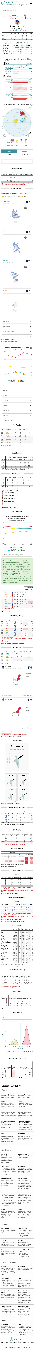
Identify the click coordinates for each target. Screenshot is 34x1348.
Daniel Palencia (17, 26)
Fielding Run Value (23, 1291)
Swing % (2, 959)
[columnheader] (3, 173)
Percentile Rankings (17, 848)
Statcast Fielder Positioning (17, 970)
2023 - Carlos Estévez (9, 504)
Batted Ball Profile (17, 453)
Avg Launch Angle (5, 945)
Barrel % (3, 944)
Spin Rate (20, 1241)
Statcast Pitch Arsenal (17, 188)
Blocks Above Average (24, 1306)
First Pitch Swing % (5, 958)
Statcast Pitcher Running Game (17, 1058)
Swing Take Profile (7, 53)
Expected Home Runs (17, 870)
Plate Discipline (17, 830)
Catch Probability (6, 1306)
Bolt (20, 1324)
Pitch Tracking (17, 425)
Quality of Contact (17, 473)
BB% (2, 962)
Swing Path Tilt (5, 1194)
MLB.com (31, 1342)
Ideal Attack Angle (6, 1178)
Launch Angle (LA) (23, 1094)
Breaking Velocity (4, 948)
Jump (19, 1278)
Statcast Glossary (11, 1085)
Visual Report (6, 48)
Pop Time (3, 1266)
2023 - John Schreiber (9, 498)
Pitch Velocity (5, 1228)
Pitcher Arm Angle (17, 740)
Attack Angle (21, 1166)
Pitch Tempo (17, 992)
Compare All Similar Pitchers (9, 507)
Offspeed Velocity (4, 949)
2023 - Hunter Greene (9, 495)
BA (1, 931)
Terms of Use (4, 1342)
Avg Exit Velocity (4, 941)
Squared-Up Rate (22, 1194)
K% (1, 961)
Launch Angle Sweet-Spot (8, 1112)
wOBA (2, 936)
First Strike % (3, 956)
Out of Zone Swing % (5, 953)
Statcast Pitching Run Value (17, 807)
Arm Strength (21, 1266)
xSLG (2, 935)
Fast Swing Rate (22, 1154)
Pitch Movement (17, 512)
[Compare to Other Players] (28, 58)
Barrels (3, 1101)
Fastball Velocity (4, 946)
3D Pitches (5, 50)
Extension (4, 1250)
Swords (20, 1209)
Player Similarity (6, 52)
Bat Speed (4, 1154)
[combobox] (17, 10)
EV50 (2, 1133)
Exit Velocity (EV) (6, 1094)
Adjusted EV (21, 1133)
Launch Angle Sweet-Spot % (6, 942)
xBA (2, 932)
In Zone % (3, 951)
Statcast (9, 151)
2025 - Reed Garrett (9, 501)
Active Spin (4, 1241)
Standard (24, 151)
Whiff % (2, 955)
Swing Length (5, 1166)
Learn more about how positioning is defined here (11, 988)
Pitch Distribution (17, 1013)
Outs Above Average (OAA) (6, 1291)
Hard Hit (21, 1101)
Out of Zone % (4, 952)
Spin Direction (17, 647)
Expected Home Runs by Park (17, 897)
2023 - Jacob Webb (9, 492)
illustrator (5, 47)
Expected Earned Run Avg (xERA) (26, 1250)
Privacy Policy (13, 1342)
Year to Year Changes (17, 925)
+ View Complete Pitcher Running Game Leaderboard (13, 1077)
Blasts (3, 1209)
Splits (9, 154)
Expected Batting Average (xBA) (8, 1122)
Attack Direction (22, 1178)
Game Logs (25, 154)
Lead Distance (5, 1278)
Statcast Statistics (17, 169)
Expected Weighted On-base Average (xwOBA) (25, 1122)
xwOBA (2, 938)
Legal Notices (23, 1342)
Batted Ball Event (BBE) (24, 1112)
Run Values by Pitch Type (17, 616)
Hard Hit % (3, 939)
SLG (2, 934)
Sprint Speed (4, 1324)
